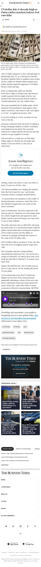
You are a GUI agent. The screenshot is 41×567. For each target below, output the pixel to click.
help (17, 552)
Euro (25, 327)
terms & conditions (33, 552)
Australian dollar (8, 332)
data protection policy (25, 555)
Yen (19, 332)
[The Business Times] (19, 3)
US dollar (17, 327)
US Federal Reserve (8, 338)
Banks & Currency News (23, 449)
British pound (28, 332)
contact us (11, 552)
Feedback (6, 349)
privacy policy (23, 552)
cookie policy (14, 555)
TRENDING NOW (8, 383)
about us (4, 552)
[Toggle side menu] (2, 2)
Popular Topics (7, 449)
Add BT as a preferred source (15, 27)
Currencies (6, 327)
